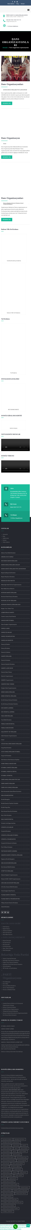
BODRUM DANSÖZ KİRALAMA (8, 592)
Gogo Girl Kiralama (6, 755)
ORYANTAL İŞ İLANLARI (7, 827)
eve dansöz (5, 1166)
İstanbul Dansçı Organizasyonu (11, 1009)
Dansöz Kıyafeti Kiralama (8, 664)
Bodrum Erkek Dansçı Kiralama (9, 596)
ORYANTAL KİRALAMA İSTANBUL (9, 835)
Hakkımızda (6, 538)
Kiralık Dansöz (23, 1172)
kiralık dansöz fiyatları (7, 1175)
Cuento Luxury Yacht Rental (8, 616)
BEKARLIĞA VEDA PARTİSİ (8, 580)
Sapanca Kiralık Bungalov (8, 859)
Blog (17, 3)
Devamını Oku (7, 103)
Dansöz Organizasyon (7, 676)
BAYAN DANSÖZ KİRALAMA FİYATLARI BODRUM (15, 89)
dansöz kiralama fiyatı (22, 1157)
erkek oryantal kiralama (17, 1163)
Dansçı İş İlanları (5, 644)
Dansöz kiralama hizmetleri (8, 1160)
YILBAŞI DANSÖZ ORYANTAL (8, 894)
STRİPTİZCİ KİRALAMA (7, 871)
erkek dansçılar (5, 1163)
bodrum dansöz (6, 1145)
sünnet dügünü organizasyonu (9, 875)
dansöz (14, 1151)
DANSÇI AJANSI (5, 628)
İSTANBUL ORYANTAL (6, 775)
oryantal (4, 1178)
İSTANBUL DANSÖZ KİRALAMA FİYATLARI (12, 1202)
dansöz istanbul (6, 1154)
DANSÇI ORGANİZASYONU (8, 636)
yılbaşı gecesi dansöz (21, 1193)
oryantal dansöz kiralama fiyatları (10, 1184)
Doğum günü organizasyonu (8, 688)
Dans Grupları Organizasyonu (9, 624)
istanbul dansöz (6, 1172)
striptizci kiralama (6, 1190)
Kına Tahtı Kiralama (6, 815)
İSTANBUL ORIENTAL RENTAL (9, 771)
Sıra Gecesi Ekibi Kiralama (8, 867)
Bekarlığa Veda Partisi (19, 1139)
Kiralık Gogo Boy (5, 807)
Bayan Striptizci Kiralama (8, 576)
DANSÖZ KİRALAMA (6, 656)
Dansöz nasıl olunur (6, 672)
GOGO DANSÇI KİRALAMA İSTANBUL (10, 751)
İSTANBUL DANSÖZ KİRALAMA (9, 767)
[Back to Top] (28, 1225)
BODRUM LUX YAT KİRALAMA (8, 600)
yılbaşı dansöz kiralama (7, 1193)
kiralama (15, 1172)
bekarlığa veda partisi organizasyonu (10, 1142)
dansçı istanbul (24, 1148)
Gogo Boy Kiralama (6, 747)
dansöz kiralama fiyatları (8, 1157)
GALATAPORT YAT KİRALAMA (8, 731)
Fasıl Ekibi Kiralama (6, 720)
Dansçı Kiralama (7, 203)
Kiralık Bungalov (5, 799)
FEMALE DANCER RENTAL (8, 724)
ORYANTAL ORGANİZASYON (8, 839)
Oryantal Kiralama (7, 204)
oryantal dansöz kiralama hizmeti (10, 1187)
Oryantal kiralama (24, 1187)
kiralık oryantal (18, 1175)
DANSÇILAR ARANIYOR (7, 640)
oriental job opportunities (8, 823)
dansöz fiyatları (22, 1151)
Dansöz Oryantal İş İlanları (9, 1007)
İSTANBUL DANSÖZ (7, 1196)
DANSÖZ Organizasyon (7, 680)
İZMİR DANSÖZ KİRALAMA (8, 783)
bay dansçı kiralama (7, 1139)
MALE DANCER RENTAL (7, 819)
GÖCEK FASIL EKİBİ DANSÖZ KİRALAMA (11, 743)
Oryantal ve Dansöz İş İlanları (9, 843)
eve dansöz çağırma (15, 1166)
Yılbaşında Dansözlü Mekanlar (10, 1011)
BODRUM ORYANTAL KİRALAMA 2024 (10, 604)
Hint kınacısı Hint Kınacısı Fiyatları (10, 759)
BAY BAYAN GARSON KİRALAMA (9, 560)
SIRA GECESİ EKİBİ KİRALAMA (8, 863)
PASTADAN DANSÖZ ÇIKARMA (9, 851)
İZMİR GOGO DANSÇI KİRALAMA (9, 787)
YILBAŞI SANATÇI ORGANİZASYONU (10, 898)
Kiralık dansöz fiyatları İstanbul (9, 803)
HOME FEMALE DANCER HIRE (8, 763)
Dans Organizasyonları (12, 84)
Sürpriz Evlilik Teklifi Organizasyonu (10, 879)
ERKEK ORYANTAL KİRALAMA (8, 696)
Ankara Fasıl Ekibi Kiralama (8, 553)
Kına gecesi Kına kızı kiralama (9, 811)
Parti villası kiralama (6, 847)
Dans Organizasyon (10, 138)
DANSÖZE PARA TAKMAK (7, 684)
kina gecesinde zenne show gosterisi (11, 791)
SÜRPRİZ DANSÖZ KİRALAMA (20, 1190)
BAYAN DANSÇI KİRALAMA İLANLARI (10, 564)
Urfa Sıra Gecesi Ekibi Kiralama (9, 887)
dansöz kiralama (16, 1154)
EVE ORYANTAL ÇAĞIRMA (7, 712)
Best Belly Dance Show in (7, 588)
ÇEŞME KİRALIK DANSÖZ (7, 612)
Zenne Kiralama (5, 906)
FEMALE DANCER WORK (7, 727)
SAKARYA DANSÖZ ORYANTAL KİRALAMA (11, 855)
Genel (4, 143)
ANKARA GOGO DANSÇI (7, 557)
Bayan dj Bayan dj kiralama (8, 572)
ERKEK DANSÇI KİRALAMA (8, 692)
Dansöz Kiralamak (22, 1160)
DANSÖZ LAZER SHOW (7, 668)
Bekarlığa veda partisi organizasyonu (11, 584)
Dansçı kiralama (6, 1151)
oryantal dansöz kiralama (8, 1181)
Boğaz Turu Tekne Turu (7, 608)
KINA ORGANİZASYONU (7, 795)
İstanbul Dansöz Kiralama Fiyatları (10, 1208)
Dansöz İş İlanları (5, 652)
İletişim (23, 3)
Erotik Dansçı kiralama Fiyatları (9, 704)
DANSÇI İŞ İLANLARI (6, 632)
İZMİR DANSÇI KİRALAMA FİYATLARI (10, 779)
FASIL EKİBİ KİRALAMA (7, 716)
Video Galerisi (10, 3)
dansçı (16, 1148)
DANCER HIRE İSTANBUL (7, 620)
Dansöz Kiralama (16, 203)
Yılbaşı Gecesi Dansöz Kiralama (9, 902)
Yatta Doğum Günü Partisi (8, 891)
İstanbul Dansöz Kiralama (8, 1205)
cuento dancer (16, 1145)
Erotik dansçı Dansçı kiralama (9, 700)
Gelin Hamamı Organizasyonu (9, 735)
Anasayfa (5, 47)
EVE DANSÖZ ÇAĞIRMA (7, 708)
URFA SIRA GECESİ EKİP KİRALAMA (10, 883)
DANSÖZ (24, 1145)
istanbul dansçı (17, 1169)
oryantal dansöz (12, 1178)
